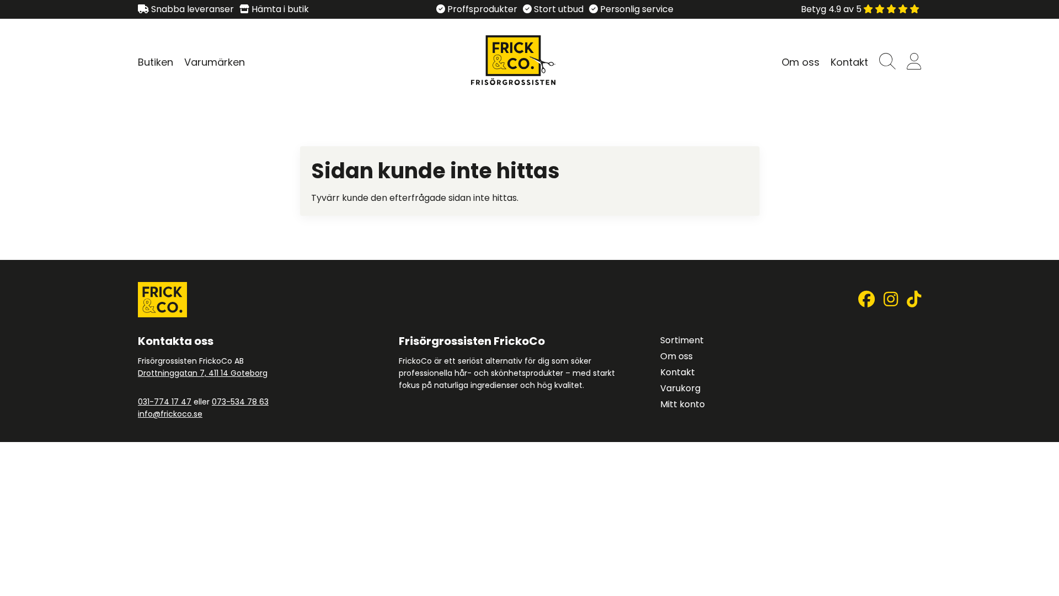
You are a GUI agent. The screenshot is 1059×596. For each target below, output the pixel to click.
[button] (887, 62)
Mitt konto (682, 404)
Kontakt (849, 62)
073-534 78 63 (240, 401)
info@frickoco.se (170, 413)
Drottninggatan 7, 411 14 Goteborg (203, 373)
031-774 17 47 (164, 401)
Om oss (801, 62)
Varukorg (680, 388)
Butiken (155, 62)
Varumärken (214, 62)
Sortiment (682, 340)
